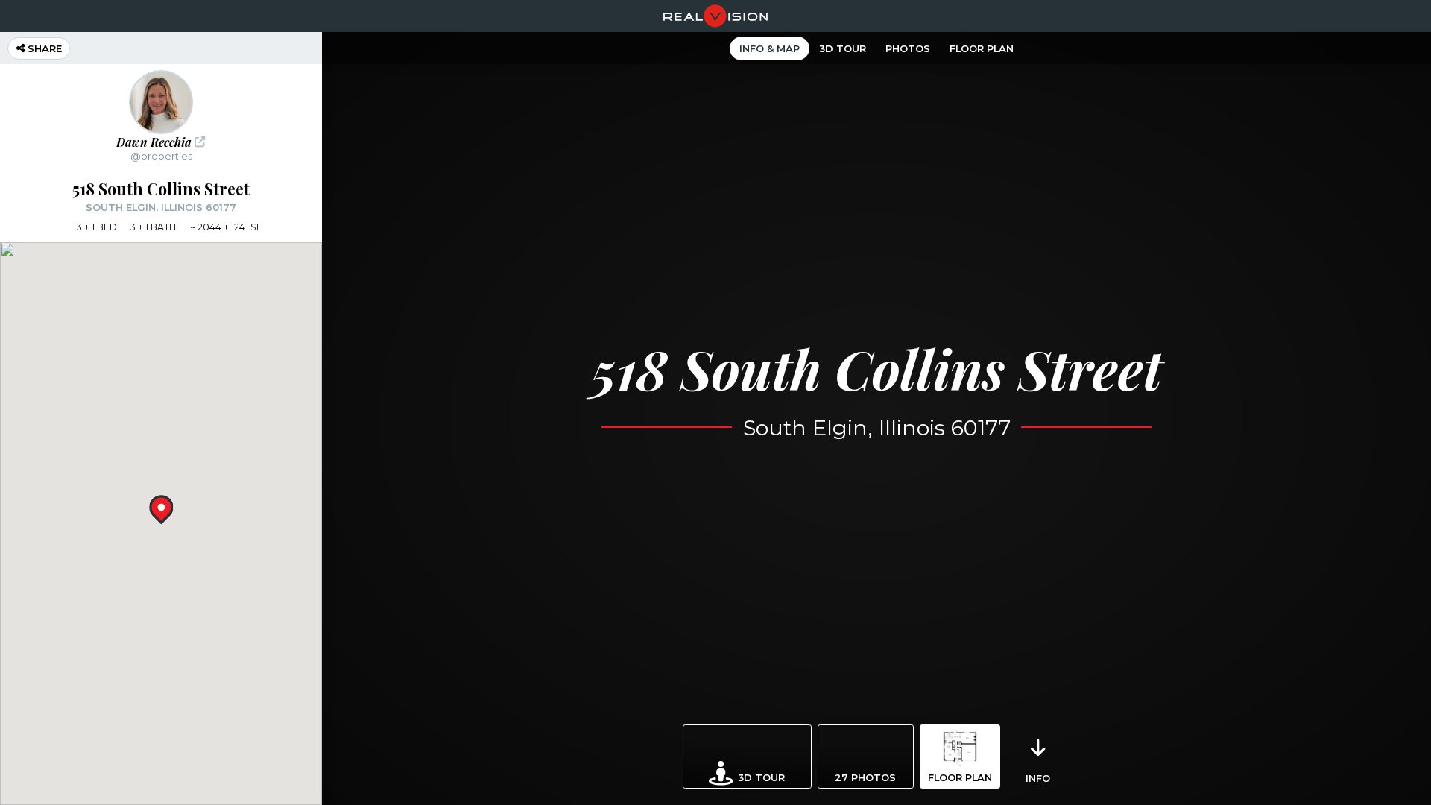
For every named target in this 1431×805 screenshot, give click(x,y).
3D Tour (842, 48)
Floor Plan (982, 48)
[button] (161, 116)
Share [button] (43, 48)
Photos (907, 48)
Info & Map (769, 48)
